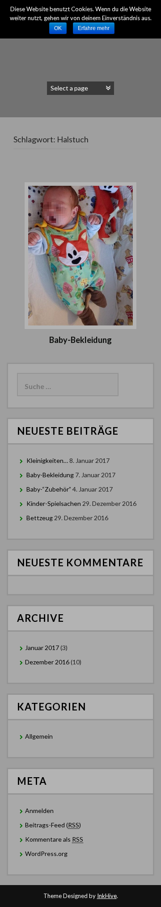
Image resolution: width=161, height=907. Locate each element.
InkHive (107, 895)
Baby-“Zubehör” (48, 489)
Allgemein (39, 736)
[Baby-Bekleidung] (80, 254)
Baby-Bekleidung (80, 340)
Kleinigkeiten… (47, 460)
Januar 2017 (42, 647)
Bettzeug (39, 518)
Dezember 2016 (47, 662)
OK (58, 28)
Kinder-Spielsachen (53, 503)
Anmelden (39, 810)
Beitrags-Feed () (53, 825)
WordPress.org (46, 853)
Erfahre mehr (94, 28)
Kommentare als (54, 839)
